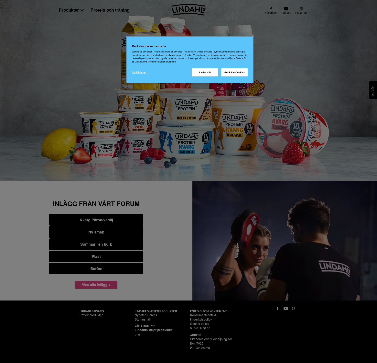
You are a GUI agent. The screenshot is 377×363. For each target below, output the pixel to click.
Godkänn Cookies (234, 72)
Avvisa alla (205, 72)
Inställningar (139, 72)
